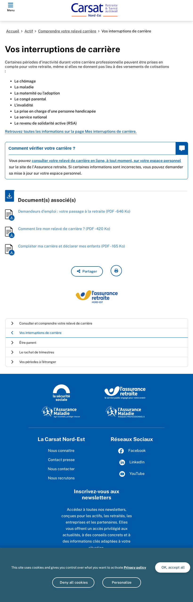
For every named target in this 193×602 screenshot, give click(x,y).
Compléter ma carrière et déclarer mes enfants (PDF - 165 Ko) (71, 246)
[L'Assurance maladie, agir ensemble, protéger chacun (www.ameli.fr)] (61, 412)
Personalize (122, 582)
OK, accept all (173, 567)
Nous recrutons (61, 478)
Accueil (12, 31)
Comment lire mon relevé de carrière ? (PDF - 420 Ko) (64, 229)
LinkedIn (137, 462)
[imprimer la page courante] (116, 271)
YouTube (137, 473)
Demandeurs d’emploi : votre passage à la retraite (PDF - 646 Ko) (74, 211)
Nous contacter (61, 469)
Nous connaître (61, 450)
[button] (87, 271)
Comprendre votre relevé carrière (67, 31)
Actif (28, 31)
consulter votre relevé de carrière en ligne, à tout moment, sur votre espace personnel (106, 160)
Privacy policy (135, 567)
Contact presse (61, 459)
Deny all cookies (73, 582)
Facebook (136, 450)
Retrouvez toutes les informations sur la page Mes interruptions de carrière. (71, 131)
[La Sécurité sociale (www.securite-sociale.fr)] (61, 392)
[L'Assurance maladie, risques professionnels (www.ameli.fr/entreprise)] (125, 412)
